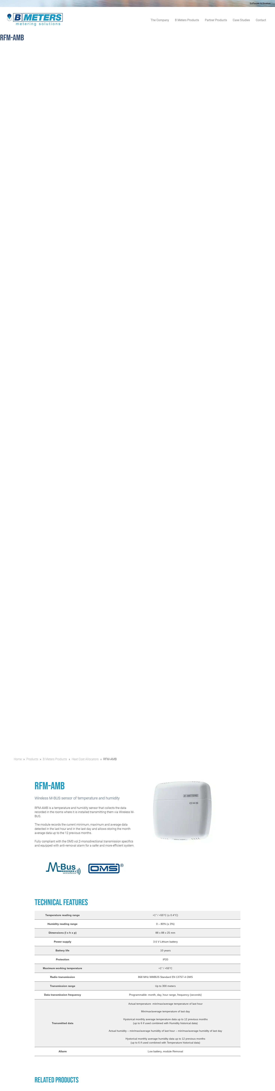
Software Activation (260, 3)
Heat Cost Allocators (85, 759)
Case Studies (241, 20)
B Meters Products (187, 20)
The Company (160, 20)
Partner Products (216, 20)
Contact (261, 20)
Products (32, 759)
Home (18, 759)
